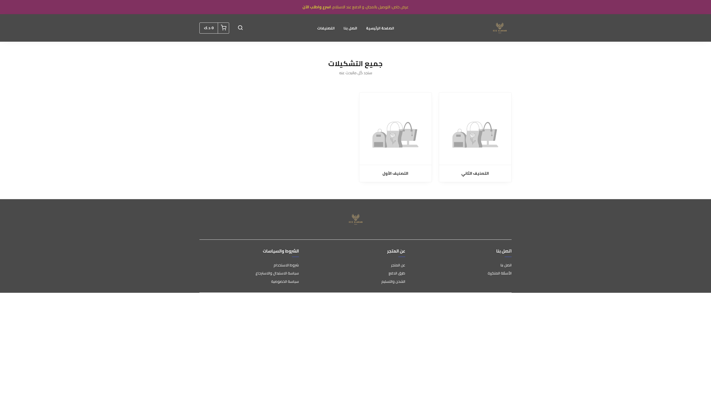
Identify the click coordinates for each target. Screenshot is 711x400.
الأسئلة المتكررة (500, 273)
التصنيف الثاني (475, 173)
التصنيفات (326, 28)
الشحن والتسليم (393, 281)
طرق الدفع (397, 273)
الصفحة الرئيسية (380, 28)
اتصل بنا (350, 28)
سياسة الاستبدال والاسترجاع (277, 273)
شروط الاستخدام (286, 265)
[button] (240, 28)
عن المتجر (398, 265)
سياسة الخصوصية (285, 281)
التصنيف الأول (395, 173)
